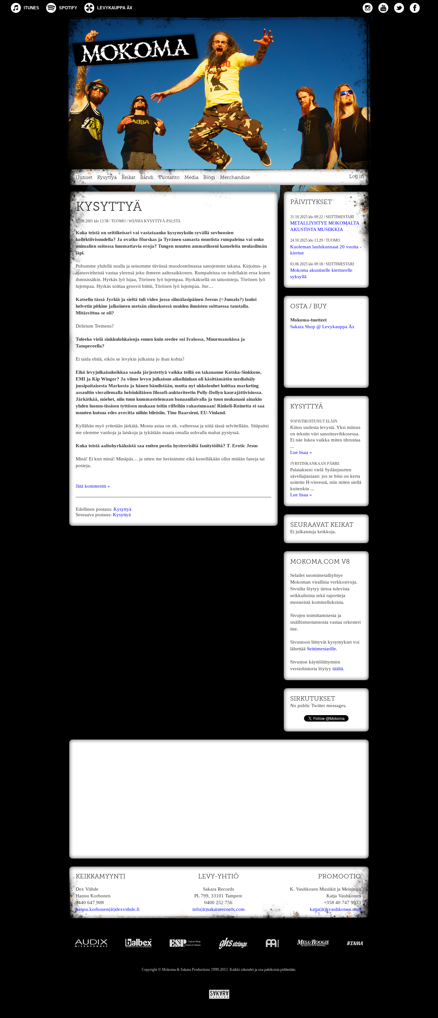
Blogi (209, 177)
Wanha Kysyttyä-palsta (155, 221)
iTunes (31, 7)
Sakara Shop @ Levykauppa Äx (322, 326)
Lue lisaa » (301, 452)
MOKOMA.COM (219, 91)
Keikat (128, 177)
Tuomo (118, 221)
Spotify (68, 7)
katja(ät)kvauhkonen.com (335, 909)
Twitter (399, 8)
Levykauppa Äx (114, 7)
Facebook (415, 8)
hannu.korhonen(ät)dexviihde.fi (107, 909)
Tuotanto (169, 177)
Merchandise (235, 177)
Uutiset (84, 177)
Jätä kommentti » (93, 486)
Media (191, 177)
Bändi (147, 177)
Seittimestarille (321, 648)
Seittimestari (340, 217)
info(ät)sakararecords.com (218, 909)
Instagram (368, 8)
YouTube (383, 8)
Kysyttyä (107, 177)
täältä (338, 668)
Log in (356, 176)
